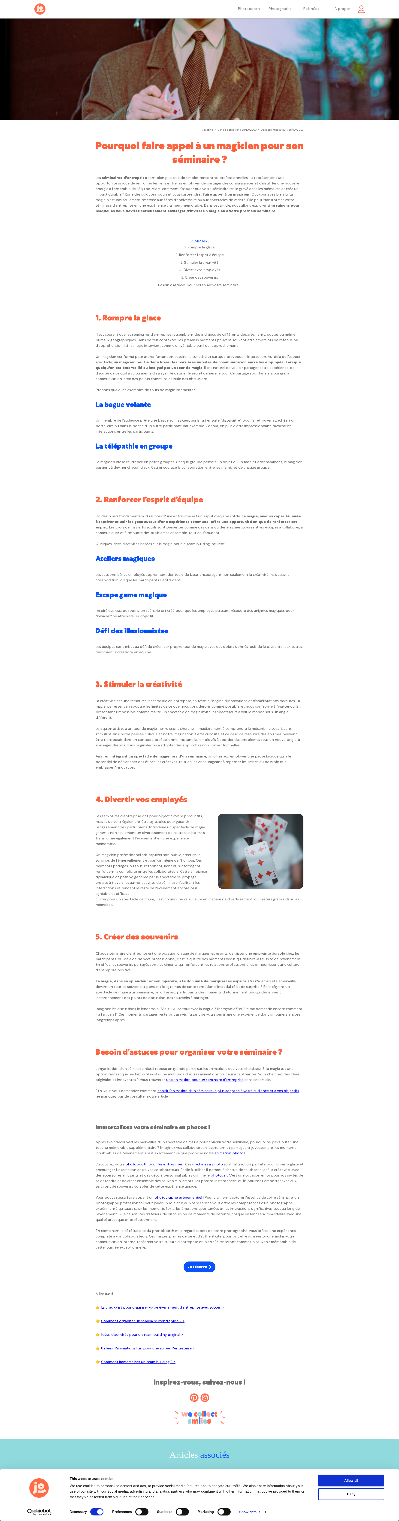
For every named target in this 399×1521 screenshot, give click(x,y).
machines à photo (207, 1165)
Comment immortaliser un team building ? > (138, 1362)
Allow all (351, 1480)
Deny (351, 1494)
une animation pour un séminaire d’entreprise (204, 1080)
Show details (249, 1512)
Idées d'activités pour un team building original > (142, 1335)
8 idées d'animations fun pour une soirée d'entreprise (146, 1349)
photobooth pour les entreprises (154, 1165)
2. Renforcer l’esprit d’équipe (199, 255)
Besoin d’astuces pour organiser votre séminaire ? (199, 285)
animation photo (229, 1154)
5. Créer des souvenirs (199, 278)
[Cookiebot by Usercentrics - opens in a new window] (39, 1512)
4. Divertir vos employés (199, 270)
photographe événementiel (178, 1198)
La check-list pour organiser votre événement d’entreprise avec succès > (162, 1308)
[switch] (141, 1511)
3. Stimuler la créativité (199, 263)
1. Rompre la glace (199, 248)
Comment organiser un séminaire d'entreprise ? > (142, 1321)
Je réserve (197, 1267)
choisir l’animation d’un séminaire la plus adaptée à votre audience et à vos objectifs (228, 1091)
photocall (219, 1176)
